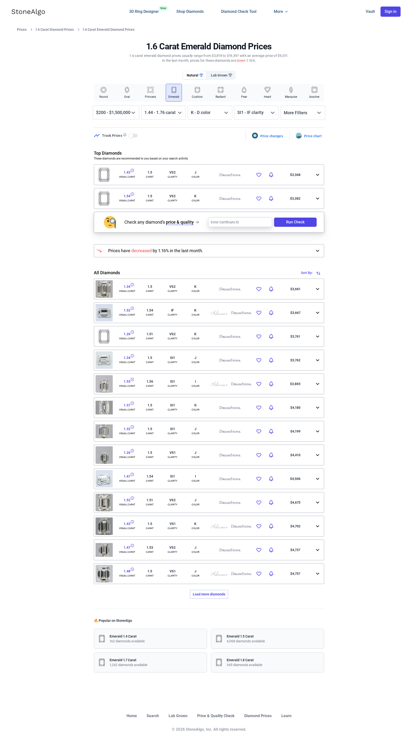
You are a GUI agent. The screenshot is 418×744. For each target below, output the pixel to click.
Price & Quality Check (216, 716)
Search (153, 716)
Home (132, 716)
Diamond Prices (258, 716)
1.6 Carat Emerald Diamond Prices (108, 29)
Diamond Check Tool (238, 11)
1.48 (127, 571)
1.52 (127, 310)
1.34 (127, 286)
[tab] (194, 75)
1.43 (127, 172)
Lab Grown (178, 716)
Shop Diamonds (190, 11)
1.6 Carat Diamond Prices (54, 29)
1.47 (127, 476)
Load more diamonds (209, 594)
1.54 (127, 196)
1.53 (127, 381)
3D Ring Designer (144, 10)
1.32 (127, 429)
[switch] (133, 135)
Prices (22, 29)
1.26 (127, 334)
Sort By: (307, 273)
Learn (286, 716)
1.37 (127, 405)
